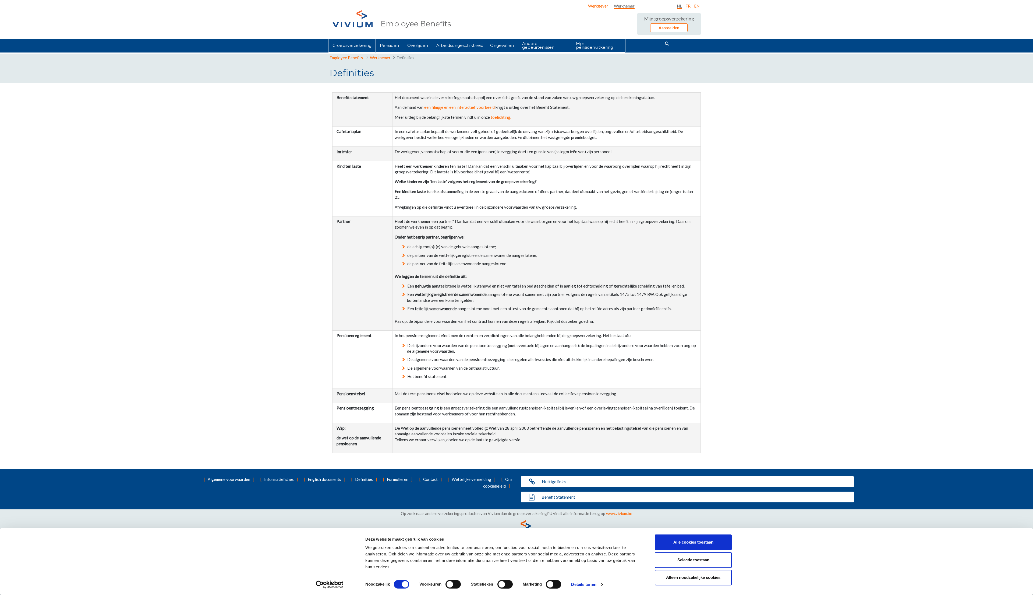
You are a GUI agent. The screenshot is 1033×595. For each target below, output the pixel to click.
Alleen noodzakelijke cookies (693, 577)
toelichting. (501, 117)
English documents (324, 479)
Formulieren (397, 479)
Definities (364, 479)
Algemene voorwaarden (229, 479)
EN (696, 6)
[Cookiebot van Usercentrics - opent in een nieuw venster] (329, 584)
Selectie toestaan (693, 560)
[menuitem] (598, 6)
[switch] (453, 584)
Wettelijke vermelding (471, 479)
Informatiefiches (279, 479)
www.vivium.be (619, 513)
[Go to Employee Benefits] (352, 18)
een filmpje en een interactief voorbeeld (459, 107)
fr (688, 6)
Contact (430, 479)
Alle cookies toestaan (693, 542)
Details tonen (583, 584)
